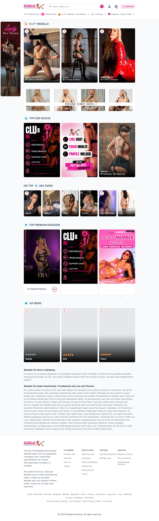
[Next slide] (133, 24)
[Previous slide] (127, 24)
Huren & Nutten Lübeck (91, 501)
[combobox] (76, 6)
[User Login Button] (109, 6)
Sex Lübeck (107, 501)
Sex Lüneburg (74, 501)
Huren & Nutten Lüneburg (57, 501)
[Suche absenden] (102, 6)
